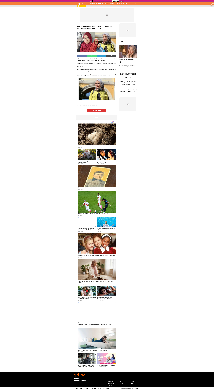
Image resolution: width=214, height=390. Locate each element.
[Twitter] (132, 6)
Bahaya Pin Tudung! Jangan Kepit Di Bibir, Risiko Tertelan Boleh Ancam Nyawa (128, 91)
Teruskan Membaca (97, 110)
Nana (120, 63)
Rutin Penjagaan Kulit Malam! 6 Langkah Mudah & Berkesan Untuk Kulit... (127, 61)
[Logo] (81, 3)
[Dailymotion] (136, 6)
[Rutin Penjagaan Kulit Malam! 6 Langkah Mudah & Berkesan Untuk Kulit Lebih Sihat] (128, 51)
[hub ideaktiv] (135, 3)
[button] (132, 3)
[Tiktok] (133, 6)
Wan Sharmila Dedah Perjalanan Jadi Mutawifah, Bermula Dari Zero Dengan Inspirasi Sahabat (127, 75)
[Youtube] (134, 6)
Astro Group (136, 388)
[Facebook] (129, 6)
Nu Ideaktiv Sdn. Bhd (128, 388)
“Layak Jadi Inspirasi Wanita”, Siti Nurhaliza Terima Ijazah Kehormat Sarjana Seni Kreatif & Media (128, 83)
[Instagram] (131, 6)
